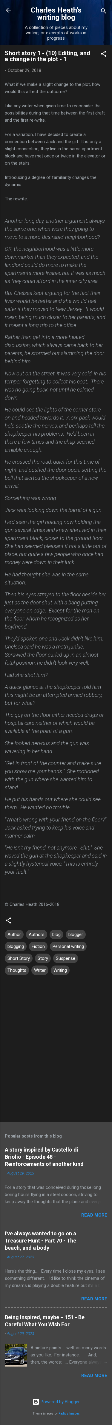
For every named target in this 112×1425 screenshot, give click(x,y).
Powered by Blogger (59, 1401)
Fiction (38, 946)
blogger (75, 934)
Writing (60, 970)
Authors (37, 934)
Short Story (18, 958)
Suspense (65, 958)
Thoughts (16, 970)
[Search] (103, 12)
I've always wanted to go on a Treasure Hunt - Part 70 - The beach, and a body (40, 1240)
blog (56, 934)
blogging (15, 946)
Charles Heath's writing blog (56, 13)
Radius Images (69, 1413)
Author (14, 934)
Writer (40, 970)
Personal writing (68, 946)
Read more (94, 1215)
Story (43, 958)
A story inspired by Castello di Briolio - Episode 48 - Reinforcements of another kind (44, 1157)
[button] (103, 54)
